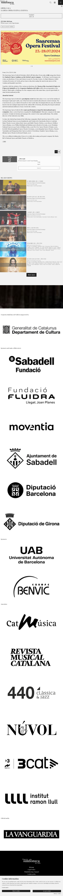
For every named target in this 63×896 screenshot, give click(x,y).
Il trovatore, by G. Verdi (35, 181)
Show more (31, 275)
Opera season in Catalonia (7, 26)
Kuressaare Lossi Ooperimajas (10, 23)
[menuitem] (31, 867)
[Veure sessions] (56, 151)
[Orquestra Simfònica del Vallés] (7, 2)
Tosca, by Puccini (32, 227)
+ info (4, 141)
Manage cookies (57, 893)
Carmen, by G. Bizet (33, 212)
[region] (31, 49)
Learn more (5, 887)
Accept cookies (47, 891)
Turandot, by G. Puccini (34, 243)
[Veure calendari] (59, 151)
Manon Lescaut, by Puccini (36, 196)
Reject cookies (16, 891)
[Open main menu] (60, 2)
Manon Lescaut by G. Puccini (36, 259)
